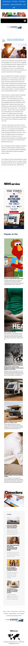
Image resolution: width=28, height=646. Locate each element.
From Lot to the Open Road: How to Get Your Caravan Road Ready (12, 526)
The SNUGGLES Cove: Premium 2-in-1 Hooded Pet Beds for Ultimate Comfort (12, 590)
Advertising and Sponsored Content (14, 615)
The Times (14, 1)
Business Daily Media (16, 4)
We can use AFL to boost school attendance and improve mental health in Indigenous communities (14, 368)
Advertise (6, 613)
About (4, 611)
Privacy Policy (15, 611)
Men (24, 4)
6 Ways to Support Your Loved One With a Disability (13, 476)
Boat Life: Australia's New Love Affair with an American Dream (15, 39)
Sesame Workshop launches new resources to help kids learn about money (13, 278)
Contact (8, 611)
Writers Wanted (13, 613)
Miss (14, 7)
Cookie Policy (22, 611)
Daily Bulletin (6, 4)
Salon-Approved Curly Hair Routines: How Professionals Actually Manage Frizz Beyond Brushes (13, 548)
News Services (7, 1)
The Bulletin (22, 1)
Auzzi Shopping (20, 613)
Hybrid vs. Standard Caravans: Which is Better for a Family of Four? (13, 422)
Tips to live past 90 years (10, 332)
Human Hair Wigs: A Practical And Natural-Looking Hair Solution (12, 569)
